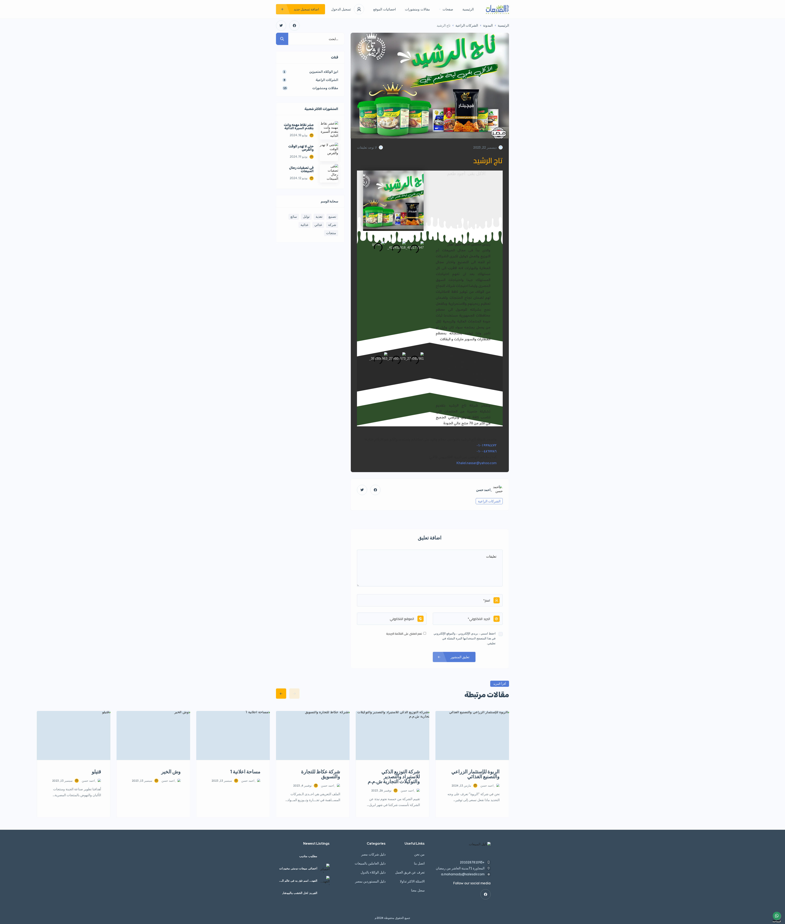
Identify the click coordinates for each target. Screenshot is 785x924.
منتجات (331, 233)
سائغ (293, 216)
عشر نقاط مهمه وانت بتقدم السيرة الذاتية (299, 126)
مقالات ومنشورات (417, 9)
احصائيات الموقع (384, 9)
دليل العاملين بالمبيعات (370, 863)
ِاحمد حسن (483, 490)
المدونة (488, 25)
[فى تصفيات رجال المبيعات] (329, 173)
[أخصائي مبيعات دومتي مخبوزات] (325, 868)
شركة (332, 225)
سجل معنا (418, 890)
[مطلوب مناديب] (325, 856)
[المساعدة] (777, 916)
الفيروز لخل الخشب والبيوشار (299, 892)
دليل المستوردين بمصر (370, 881)
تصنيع (332, 216)
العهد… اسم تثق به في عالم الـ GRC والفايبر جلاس (299, 880)
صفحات (448, 9)
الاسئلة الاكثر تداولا (412, 881)
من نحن (419, 854)
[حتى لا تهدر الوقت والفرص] (329, 152)
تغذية (319, 216)
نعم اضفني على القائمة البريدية (404, 633)
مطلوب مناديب (308, 856)
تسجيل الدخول (341, 9)
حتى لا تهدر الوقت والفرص (301, 148)
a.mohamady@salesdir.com (462, 874)
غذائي (318, 225)
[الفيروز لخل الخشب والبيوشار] (325, 892)
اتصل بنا (419, 863)
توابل (306, 216)
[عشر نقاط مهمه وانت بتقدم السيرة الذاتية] (329, 130)
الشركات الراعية (466, 25)
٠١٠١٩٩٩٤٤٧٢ (486, 445)
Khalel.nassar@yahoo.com (476, 463)
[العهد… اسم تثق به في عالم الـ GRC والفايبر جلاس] (325, 880)
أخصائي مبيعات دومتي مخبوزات (298, 868)
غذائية (304, 225)
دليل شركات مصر (373, 854)
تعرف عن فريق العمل (410, 872)
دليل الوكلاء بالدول (373, 872)
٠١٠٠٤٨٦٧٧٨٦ (486, 451)
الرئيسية (468, 9)
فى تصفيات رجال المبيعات (301, 169)
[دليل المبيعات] (497, 9)
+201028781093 (472, 862)
